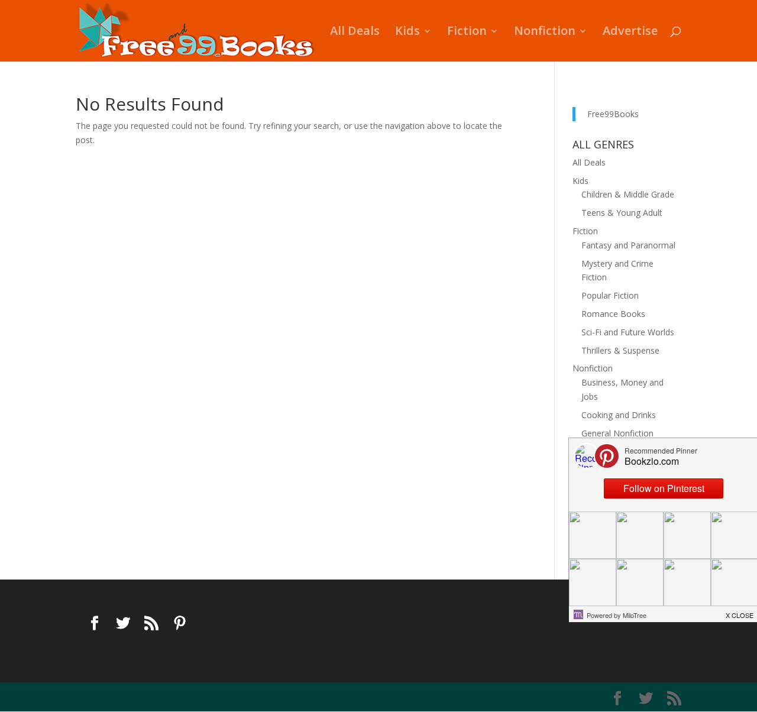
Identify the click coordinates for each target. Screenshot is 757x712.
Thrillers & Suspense (620, 350)
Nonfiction (544, 32)
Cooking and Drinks (618, 414)
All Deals (355, 32)
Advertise (630, 32)
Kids (407, 32)
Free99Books (613, 113)
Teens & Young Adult (621, 212)
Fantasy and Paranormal (628, 245)
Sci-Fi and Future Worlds (627, 332)
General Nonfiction (617, 433)
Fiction (467, 32)
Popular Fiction (610, 295)
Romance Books (613, 313)
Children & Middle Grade (627, 194)
